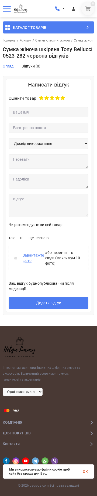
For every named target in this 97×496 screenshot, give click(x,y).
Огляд (8, 66)
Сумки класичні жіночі (52, 40)
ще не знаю (38, 238)
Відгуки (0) (31, 66)
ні (21, 238)
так (12, 238)
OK (85, 471)
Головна (9, 40)
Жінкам (25, 40)
